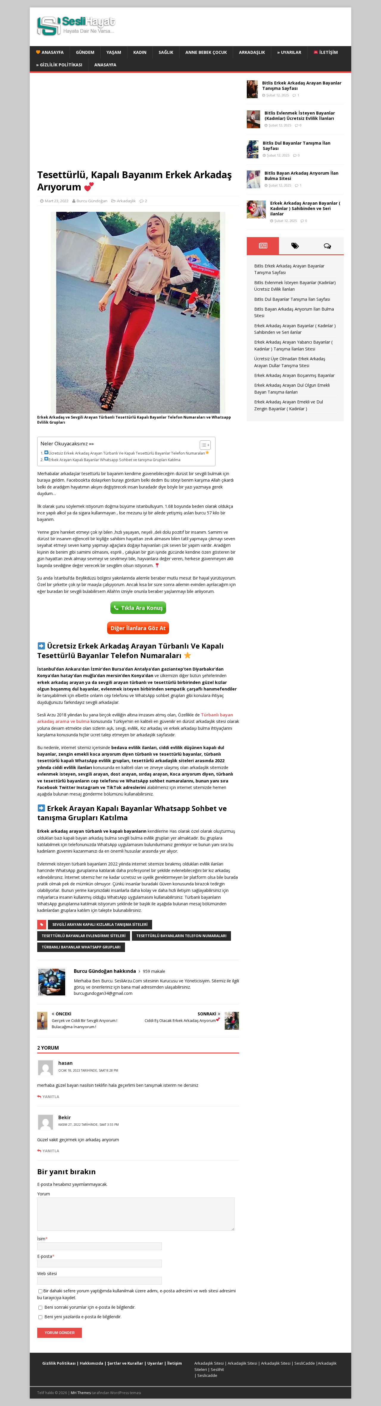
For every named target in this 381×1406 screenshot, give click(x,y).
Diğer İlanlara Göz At (138, 628)
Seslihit (217, 1369)
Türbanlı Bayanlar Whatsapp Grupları (81, 947)
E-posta (44, 1256)
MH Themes (81, 1392)
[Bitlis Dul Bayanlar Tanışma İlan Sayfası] (252, 154)
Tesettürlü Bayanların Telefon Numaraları (181, 935)
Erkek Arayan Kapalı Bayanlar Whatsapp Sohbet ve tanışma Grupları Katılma (114, 459)
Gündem (85, 52)
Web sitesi (47, 1273)
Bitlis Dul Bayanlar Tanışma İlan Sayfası (296, 145)
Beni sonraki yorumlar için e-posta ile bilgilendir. (89, 1307)
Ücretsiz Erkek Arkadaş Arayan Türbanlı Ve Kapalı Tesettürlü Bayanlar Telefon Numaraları (127, 453)
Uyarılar (155, 1363)
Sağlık (166, 52)
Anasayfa (52, 52)
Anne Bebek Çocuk (206, 52)
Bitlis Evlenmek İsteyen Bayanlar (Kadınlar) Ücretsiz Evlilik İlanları (300, 115)
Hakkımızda (91, 1363)
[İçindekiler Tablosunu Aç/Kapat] (202, 445)
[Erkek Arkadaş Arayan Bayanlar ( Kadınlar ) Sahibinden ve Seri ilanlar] (256, 214)
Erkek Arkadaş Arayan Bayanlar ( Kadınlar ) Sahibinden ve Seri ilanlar (305, 208)
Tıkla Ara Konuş (142, 607)
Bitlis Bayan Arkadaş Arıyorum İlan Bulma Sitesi (301, 175)
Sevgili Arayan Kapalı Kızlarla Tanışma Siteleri (100, 924)
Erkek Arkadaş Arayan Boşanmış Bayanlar (294, 375)
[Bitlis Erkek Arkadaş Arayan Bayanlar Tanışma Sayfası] (252, 94)
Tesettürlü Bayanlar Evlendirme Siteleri (84, 935)
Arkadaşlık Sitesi (209, 1363)
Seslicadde (207, 1375)
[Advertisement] (138, 124)
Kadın (139, 52)
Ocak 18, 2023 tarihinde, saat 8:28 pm (88, 1070)
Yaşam (114, 52)
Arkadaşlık (252, 52)
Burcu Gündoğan (92, 200)
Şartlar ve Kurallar (125, 1363)
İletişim (328, 52)
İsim (41, 1238)
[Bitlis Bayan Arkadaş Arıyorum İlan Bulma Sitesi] (253, 184)
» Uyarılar (289, 52)
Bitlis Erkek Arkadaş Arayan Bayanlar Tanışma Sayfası (301, 85)
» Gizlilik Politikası (59, 65)
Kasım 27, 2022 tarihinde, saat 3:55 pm (88, 1124)
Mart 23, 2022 (56, 200)
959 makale (154, 971)
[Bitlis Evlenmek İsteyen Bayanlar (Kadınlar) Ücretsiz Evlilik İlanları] (253, 124)
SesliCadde (304, 1363)
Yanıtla (51, 1096)
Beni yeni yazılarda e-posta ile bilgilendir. (82, 1316)
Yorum (43, 1194)
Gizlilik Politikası (59, 1363)
